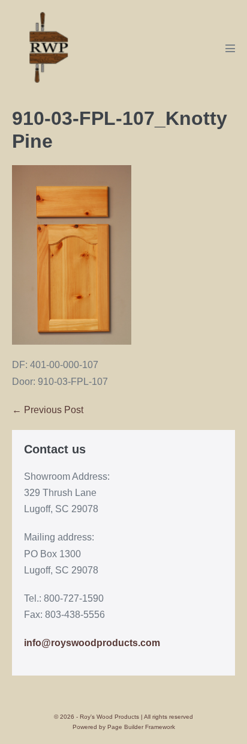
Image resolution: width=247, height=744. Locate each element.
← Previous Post (47, 410)
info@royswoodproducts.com (92, 643)
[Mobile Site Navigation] (230, 48)
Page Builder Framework (141, 727)
